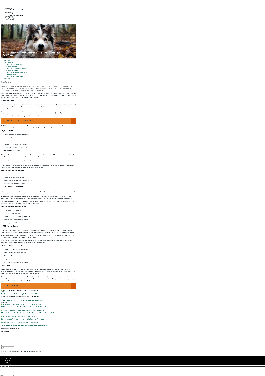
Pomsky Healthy (9, 16)
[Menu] (2, 21)
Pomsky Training (9, 12)
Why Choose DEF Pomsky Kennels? (16, 76)
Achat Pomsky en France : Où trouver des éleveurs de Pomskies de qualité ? (25, 325)
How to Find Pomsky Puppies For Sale (17, 11)
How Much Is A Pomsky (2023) (15, 9)
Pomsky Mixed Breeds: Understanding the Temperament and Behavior (21, 294)
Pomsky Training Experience (15, 13)
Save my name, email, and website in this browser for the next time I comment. (22, 351)
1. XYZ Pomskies (8, 62)
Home (2, 24)
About (6, 356)
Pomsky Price (8, 8)
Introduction (7, 60)
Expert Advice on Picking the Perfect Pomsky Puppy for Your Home (22, 319)
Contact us (7, 360)
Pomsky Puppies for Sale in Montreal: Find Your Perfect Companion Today (22, 300)
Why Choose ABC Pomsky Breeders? (16, 68)
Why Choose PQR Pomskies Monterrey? (17, 72)
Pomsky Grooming (9, 18)
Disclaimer (7, 362)
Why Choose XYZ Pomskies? (14, 64)
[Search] (2, 23)
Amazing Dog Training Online (15, 15)
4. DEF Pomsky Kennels (10, 74)
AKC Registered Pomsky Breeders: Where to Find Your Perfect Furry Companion (26, 307)
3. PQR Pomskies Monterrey (11, 70)
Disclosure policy (8, 364)
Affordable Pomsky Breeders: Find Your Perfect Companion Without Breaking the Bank (28, 313)
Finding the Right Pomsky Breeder (13, 24)
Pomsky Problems (9, 19)
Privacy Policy (8, 358)
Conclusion (7, 78)
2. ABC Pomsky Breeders (10, 66)
